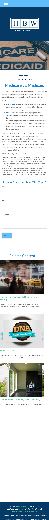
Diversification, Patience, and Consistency (20, 399)
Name (4, 186)
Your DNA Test (7, 350)
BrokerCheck (43, 515)
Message (5, 214)
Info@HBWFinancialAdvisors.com (24, 511)
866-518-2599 (21, 506)
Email (4, 200)
